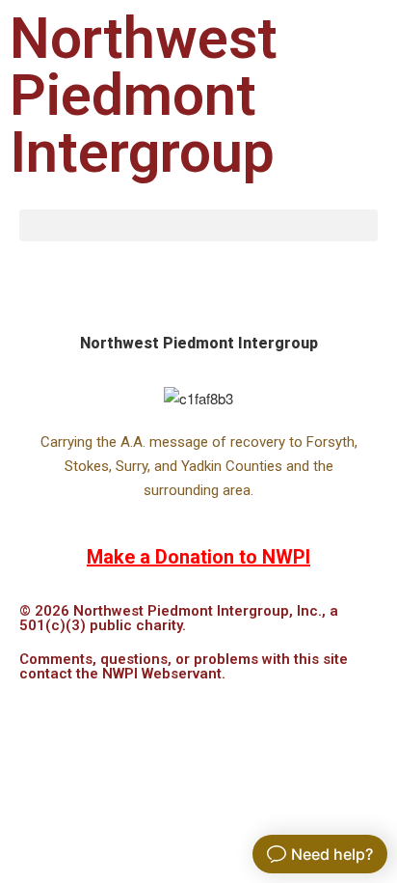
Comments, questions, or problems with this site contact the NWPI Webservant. (183, 666)
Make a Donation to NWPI (198, 556)
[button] (198, 225)
